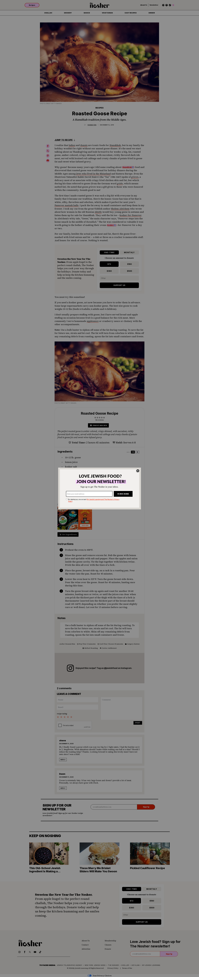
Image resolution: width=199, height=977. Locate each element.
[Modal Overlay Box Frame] (99, 488)
